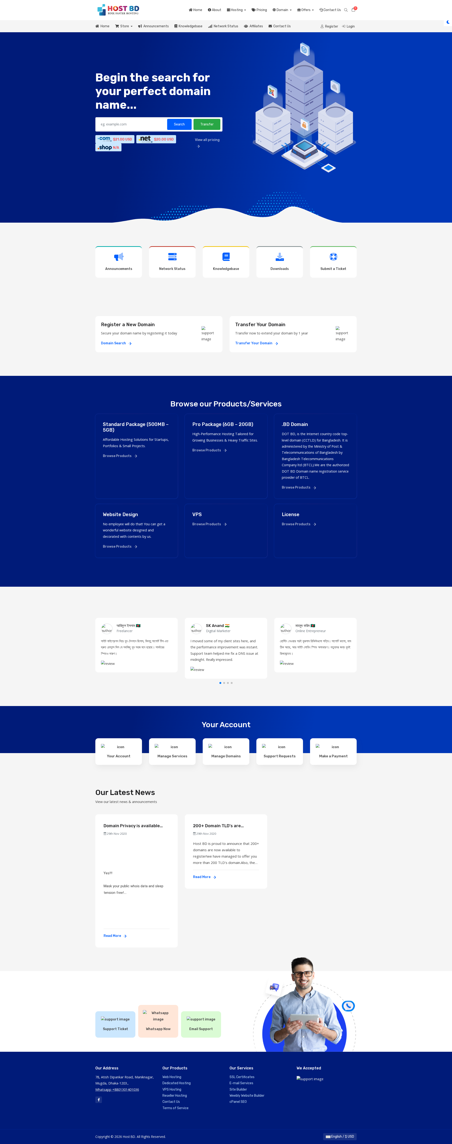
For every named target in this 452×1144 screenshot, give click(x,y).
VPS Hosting (171, 1090)
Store (124, 26)
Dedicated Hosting (176, 1083)
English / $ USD (342, 1137)
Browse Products (117, 456)
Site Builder (238, 1090)
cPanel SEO (238, 1102)
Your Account (118, 756)
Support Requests (280, 756)
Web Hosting (171, 1077)
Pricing (261, 10)
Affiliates (255, 26)
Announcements (155, 26)
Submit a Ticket (333, 269)
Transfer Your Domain (254, 343)
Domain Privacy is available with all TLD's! (132, 826)
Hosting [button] (236, 10)
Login (350, 26)
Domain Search (114, 343)
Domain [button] (282, 10)
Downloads (279, 269)
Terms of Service (175, 1108)
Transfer (207, 124)
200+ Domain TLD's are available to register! (217, 826)
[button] (220, 683)
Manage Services (172, 756)
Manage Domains (226, 756)
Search (179, 124)
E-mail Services (241, 1083)
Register (331, 26)
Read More (113, 936)
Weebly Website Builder (247, 1096)
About (216, 10)
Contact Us (332, 10)
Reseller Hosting (174, 1096)
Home (197, 10)
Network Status (225, 26)
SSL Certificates (242, 1077)
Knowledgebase (189, 26)
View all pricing (207, 140)
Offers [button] (306, 10)
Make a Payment (333, 756)
